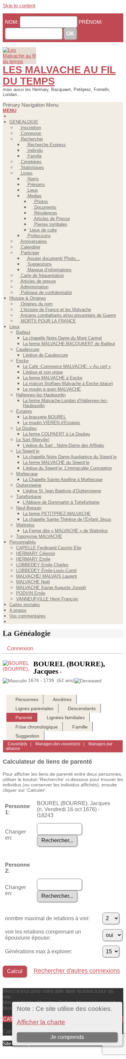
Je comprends (67, 1037)
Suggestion (27, 736)
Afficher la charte (41, 1022)
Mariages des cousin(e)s (57, 744)
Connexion (20, 648)
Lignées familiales (66, 717)
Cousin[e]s (17, 744)
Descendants (82, 708)
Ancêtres (62, 699)
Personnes (26, 699)
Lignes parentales (34, 708)
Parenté (23, 717)
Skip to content (19, 5)
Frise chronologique (36, 727)
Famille (80, 727)
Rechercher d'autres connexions (77, 971)
